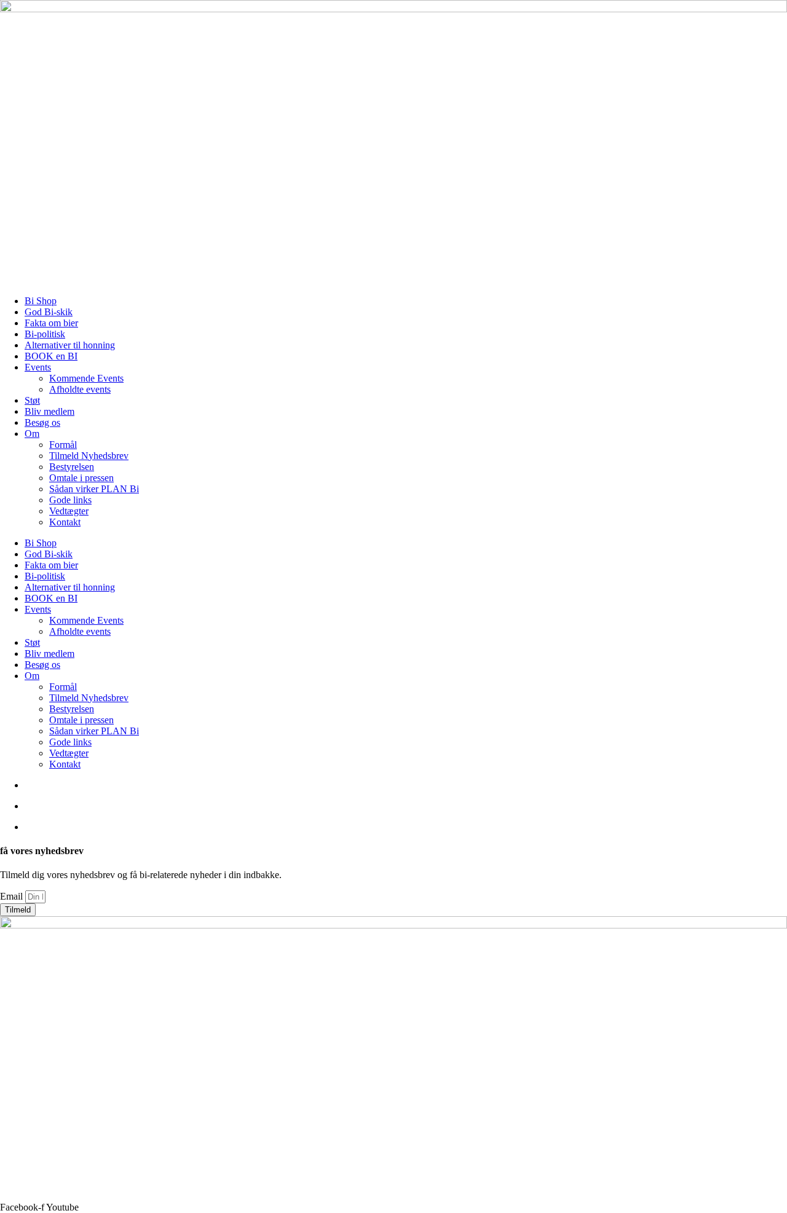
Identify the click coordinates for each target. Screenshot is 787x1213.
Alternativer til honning (70, 345)
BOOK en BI (51, 356)
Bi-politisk (45, 334)
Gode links (70, 500)
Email (12, 896)
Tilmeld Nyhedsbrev (89, 455)
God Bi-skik (49, 312)
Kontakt (65, 522)
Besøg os (42, 422)
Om (32, 433)
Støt (32, 400)
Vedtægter (69, 511)
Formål (63, 444)
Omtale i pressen (81, 478)
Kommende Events (86, 378)
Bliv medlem (49, 411)
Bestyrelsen (71, 466)
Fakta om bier (51, 323)
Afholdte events (80, 389)
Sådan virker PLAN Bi (94, 489)
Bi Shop (41, 301)
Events (38, 367)
